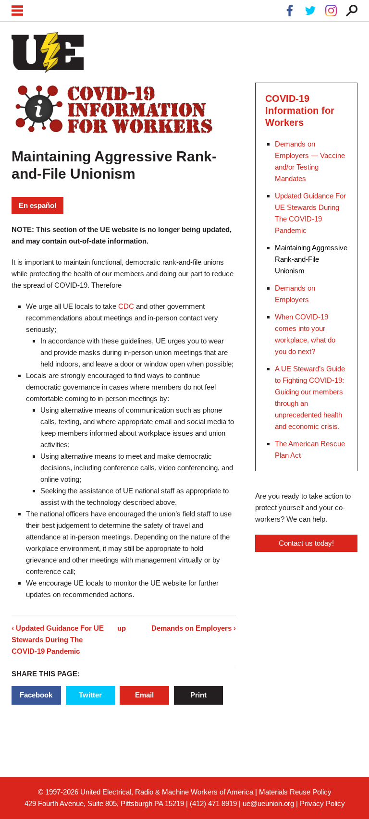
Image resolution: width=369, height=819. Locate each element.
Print (198, 695)
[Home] (48, 52)
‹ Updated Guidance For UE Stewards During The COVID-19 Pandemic (58, 639)
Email (144, 695)
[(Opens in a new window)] (289, 12)
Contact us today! (306, 543)
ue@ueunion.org (268, 803)
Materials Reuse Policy (295, 792)
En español (37, 205)
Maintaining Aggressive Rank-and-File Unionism (311, 259)
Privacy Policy (322, 803)
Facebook (36, 695)
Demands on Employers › (193, 628)
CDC (126, 306)
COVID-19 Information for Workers (299, 110)
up (121, 628)
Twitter (90, 695)
